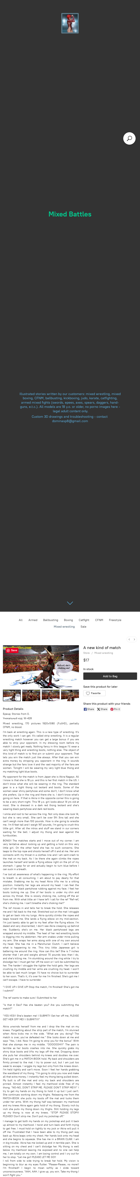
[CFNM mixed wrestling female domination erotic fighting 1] (31, 695)
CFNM (99, 620)
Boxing (68, 620)
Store (86, 653)
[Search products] (129, 138)
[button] (94, 693)
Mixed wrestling (64, 626)
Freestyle (115, 620)
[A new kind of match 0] (12, 695)
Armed (32, 620)
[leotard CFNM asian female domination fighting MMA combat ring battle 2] (51, 695)
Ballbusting (50, 620)
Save (14, 650)
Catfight (84, 620)
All (21, 620)
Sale (83, 626)
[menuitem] (129, 639)
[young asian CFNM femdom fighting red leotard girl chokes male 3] (70, 695)
